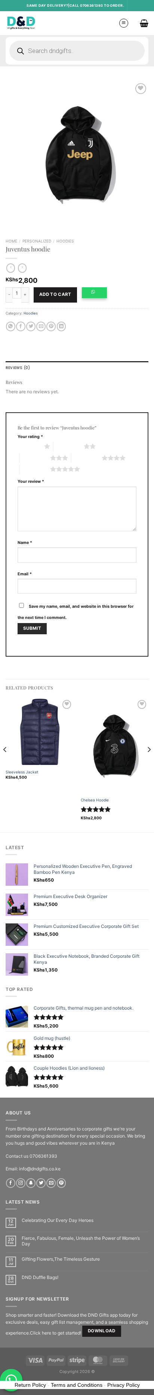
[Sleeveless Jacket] (39, 732)
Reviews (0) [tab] (18, 367)
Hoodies (65, 241)
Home (11, 241)
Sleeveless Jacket (22, 772)
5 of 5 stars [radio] (35, 469)
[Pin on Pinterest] (51, 326)
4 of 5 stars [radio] (86, 458)
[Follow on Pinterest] (61, 1183)
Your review (31, 481)
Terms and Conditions (76, 1385)
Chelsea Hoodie (95, 800)
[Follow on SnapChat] (31, 1183)
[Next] (149, 764)
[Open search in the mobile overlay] (77, 51)
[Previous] (5, 764)
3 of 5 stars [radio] (35, 458)
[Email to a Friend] (41, 326)
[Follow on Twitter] (41, 1183)
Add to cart (55, 294)
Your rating (30, 436)
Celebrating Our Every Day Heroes (57, 1220)
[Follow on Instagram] (20, 1183)
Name (25, 542)
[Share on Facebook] (20, 326)
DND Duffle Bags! (40, 1277)
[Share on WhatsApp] (10, 326)
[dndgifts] (21, 22)
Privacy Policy (123, 1385)
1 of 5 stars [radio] (29, 446)
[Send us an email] (51, 1183)
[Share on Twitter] (31, 326)
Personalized (36, 241)
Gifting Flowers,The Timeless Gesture (61, 1259)
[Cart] (144, 23)
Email (25, 574)
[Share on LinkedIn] (61, 326)
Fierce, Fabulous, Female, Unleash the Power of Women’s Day (81, 1241)
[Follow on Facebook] (10, 1183)
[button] (96, 295)
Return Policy (30, 1385)
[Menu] (123, 23)
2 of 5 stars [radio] (68, 446)
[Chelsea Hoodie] (114, 746)
